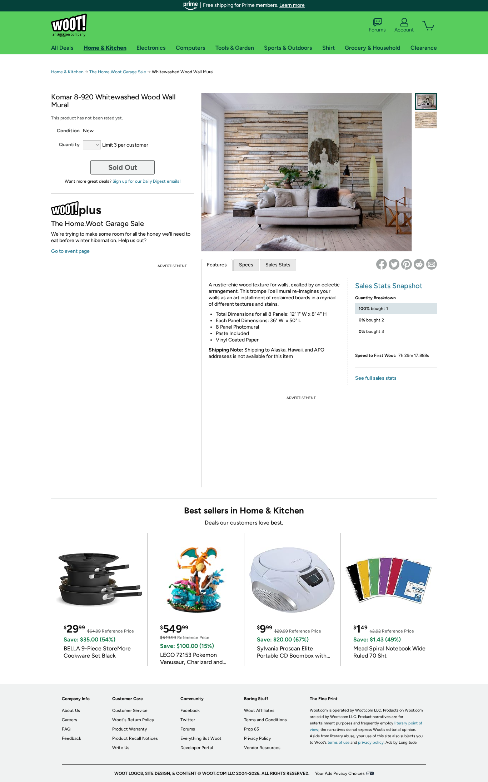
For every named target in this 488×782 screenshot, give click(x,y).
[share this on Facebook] (381, 264)
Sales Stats (277, 265)
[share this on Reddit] (419, 264)
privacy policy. (371, 742)
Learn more (292, 5)
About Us (71, 710)
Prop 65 (251, 729)
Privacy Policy (257, 738)
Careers (69, 719)
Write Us (120, 747)
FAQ (66, 729)
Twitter (187, 719)
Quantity (69, 145)
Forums (377, 30)
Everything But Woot (200, 738)
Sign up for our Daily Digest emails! (147, 181)
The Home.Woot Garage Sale (117, 71)
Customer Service (130, 710)
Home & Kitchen (67, 71)
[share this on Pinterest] (406, 264)
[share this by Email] (431, 264)
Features (217, 265)
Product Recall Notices (135, 738)
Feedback (71, 738)
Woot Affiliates (259, 710)
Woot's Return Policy (133, 719)
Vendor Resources (262, 747)
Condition (68, 131)
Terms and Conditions (265, 719)
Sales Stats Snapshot (389, 285)
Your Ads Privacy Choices (340, 773)
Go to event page (70, 251)
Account (404, 30)
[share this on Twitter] (394, 264)
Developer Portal (196, 747)
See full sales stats (376, 378)
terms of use (338, 742)
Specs (246, 265)
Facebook (190, 710)
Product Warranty (129, 729)
